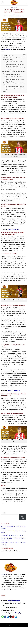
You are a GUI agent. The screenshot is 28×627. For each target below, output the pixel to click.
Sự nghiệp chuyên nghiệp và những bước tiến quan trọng (14, 72)
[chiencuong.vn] (14, 2)
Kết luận (5, 91)
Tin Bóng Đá (14, 7)
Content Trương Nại (16, 613)
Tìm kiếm (3, 513)
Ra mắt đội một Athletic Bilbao (13, 74)
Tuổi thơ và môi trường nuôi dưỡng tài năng (14, 62)
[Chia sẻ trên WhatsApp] (2, 616)
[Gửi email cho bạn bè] (10, 616)
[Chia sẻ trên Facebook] (5, 616)
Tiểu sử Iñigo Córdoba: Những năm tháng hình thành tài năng (13, 58)
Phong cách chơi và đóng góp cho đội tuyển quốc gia (14, 83)
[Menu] (2, 2)
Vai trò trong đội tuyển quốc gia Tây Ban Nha (15, 88)
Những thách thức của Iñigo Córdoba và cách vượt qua (15, 80)
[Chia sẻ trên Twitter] (8, 616)
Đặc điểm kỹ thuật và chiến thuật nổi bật (15, 86)
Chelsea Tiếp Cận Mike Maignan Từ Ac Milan (13, 535)
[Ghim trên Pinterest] (13, 616)
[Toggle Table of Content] (23, 55)
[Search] (26, 2)
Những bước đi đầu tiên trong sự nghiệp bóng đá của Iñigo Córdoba (15, 65)
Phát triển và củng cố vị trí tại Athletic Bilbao (14, 77)
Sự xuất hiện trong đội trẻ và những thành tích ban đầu (15, 68)
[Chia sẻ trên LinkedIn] (16, 616)
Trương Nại (21, 16)
